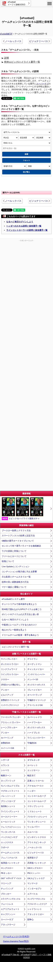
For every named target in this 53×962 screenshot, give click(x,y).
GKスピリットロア (36, 878)
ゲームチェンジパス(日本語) (16, 936)
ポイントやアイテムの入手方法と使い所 (20, 614)
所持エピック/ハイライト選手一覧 (22, 62)
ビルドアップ (7, 695)
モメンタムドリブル (10, 786)
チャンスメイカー (35, 669)
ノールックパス (13, 41)
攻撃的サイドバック (10, 700)
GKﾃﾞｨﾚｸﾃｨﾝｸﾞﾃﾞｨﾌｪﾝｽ (11, 878)
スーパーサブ (42, 83)
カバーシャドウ (34, 717)
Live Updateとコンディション (15, 566)
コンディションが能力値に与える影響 (19, 571)
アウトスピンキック (36, 842)
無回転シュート (8, 806)
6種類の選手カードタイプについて (18, 541)
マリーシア (6, 883)
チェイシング (7, 888)
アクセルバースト (35, 786)
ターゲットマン (34, 664)
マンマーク (32, 883)
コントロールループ (36, 801)
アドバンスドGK (35, 705)
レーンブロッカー (9, 727)
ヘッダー (31, 791)
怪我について (8, 561)
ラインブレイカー (9, 659)
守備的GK (32, 743)
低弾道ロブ (32, 857)
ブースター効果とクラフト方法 (16, 530)
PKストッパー (33, 873)
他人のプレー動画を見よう (14, 630)
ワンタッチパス (8, 832)
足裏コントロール (35, 780)
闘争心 (30, 919)
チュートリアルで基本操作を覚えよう (19, 604)
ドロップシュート (35, 806)
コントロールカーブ (36, 796)
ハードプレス (33, 732)
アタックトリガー (35, 914)
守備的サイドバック (36, 700)
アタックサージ (8, 924)
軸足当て (31, 775)
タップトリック (8, 780)
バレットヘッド (8, 796)
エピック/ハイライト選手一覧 (15, 647)
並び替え (26, 172)
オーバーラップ (34, 695)
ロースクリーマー (9, 816)
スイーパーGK (7, 748)
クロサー (5, 679)
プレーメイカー (34, 690)
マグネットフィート (10, 791)
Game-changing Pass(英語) (16, 941)
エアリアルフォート (10, 909)
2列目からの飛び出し (11, 684)
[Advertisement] (26, 11)
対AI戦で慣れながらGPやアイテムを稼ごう (22, 609)
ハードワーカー (34, 722)
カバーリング (7, 738)
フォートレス (7, 904)
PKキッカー (6, 873)
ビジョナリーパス (38, 41)
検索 (26, 154)
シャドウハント (34, 909)
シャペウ (5, 770)
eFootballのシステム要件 (13, 599)
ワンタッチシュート (36, 821)
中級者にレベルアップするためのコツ (19, 625)
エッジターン (33, 770)
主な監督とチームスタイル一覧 (16, 577)
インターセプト (34, 888)
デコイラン (32, 659)
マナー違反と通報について (14, 587)
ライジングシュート (10, 811)
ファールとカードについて (14, 556)
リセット (26, 160)
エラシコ (5, 765)
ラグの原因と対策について (14, 551)
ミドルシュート (34, 811)
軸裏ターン (6, 775)
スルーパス (32, 832)
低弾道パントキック (10, 863)
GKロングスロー (35, 868)
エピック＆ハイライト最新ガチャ (21, 518)
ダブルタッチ (33, 760)
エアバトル (32, 894)
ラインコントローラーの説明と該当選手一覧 (27, 230)
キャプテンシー (8, 914)
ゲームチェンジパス (10, 852)
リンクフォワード (9, 669)
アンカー (5, 690)
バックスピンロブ (9, 837)
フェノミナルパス (9, 857)
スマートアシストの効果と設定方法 (18, 535)
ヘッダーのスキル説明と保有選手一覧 (23, 226)
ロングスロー (7, 868)
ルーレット (32, 765)
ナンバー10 (32, 679)
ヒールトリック (8, 821)
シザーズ (5, 760)
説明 (6, 58)
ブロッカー (6, 894)
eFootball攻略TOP (6, 34)
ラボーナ (5, 847)
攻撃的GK (5, 743)
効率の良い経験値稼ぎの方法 (15, 582)
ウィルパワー (33, 827)
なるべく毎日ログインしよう (19, 221)
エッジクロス (7, 842)
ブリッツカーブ (8, 801)
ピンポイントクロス (36, 837)
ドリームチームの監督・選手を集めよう (20, 635)
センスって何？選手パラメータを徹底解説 (21, 546)
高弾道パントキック (36, 863)
